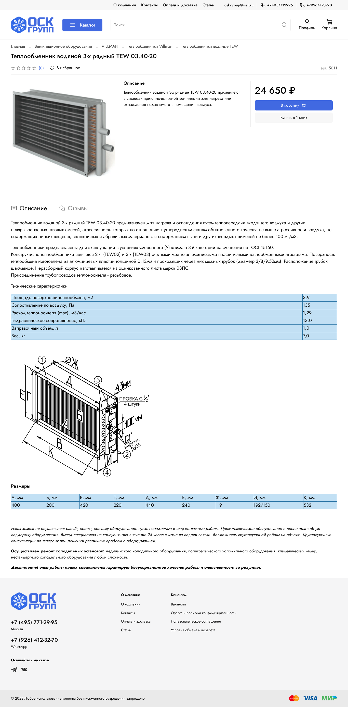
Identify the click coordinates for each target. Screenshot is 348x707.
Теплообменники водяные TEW (210, 46)
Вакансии (178, 604)
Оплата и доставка (180, 5)
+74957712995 (280, 5)
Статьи (208, 5)
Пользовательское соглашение (196, 621)
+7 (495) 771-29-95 (34, 622)
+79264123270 (319, 5)
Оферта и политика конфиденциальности (203, 612)
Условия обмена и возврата (193, 629)
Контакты (149, 5)
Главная (18, 46)
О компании (124, 5)
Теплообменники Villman (150, 46)
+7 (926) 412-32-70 (34, 640)
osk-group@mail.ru (238, 5)
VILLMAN (110, 46)
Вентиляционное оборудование (63, 46)
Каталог (87, 25)
